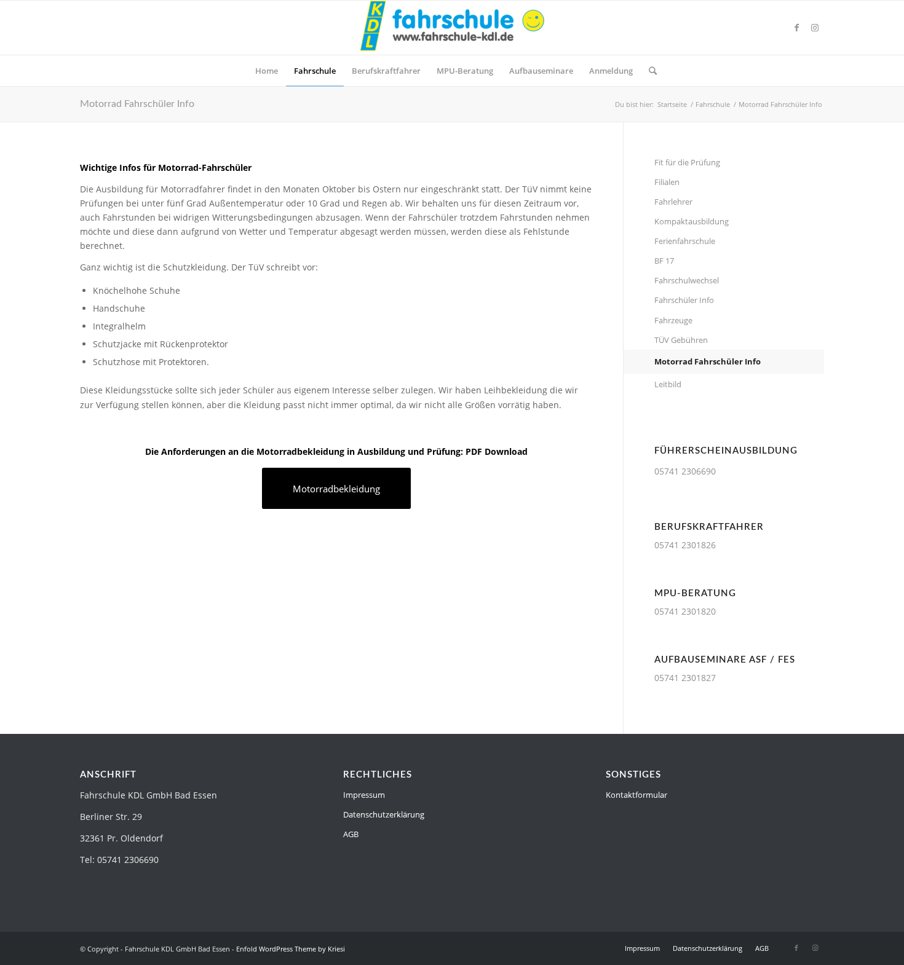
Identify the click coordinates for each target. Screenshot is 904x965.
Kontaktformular (636, 794)
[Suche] (649, 70)
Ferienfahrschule (684, 240)
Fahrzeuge (673, 320)
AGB (351, 834)
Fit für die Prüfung (687, 162)
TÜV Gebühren (681, 339)
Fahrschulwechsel (686, 280)
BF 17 (664, 260)
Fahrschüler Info (684, 299)
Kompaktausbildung (691, 221)
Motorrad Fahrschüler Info (137, 104)
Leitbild (667, 384)
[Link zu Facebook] (796, 27)
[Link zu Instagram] (815, 27)
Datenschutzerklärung (383, 814)
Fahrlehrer (673, 201)
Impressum (364, 794)
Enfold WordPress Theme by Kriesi (290, 948)
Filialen (667, 181)
